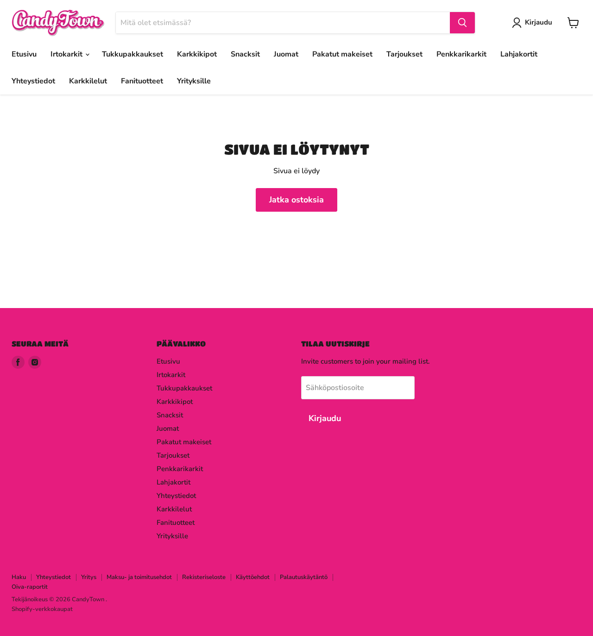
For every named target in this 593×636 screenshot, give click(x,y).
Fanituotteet (142, 81)
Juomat (286, 54)
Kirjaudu (538, 22)
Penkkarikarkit (461, 54)
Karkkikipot (197, 54)
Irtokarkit (67, 54)
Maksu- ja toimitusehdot (139, 577)
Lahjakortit (518, 54)
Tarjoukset (404, 54)
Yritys (88, 577)
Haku (19, 577)
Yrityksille (194, 81)
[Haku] (462, 22)
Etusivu (24, 54)
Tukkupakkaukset (132, 54)
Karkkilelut (88, 81)
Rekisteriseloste (204, 577)
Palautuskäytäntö (304, 577)
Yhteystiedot (33, 81)
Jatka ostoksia (296, 199)
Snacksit (245, 54)
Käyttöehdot (253, 577)
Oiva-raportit (30, 587)
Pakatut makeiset (342, 54)
